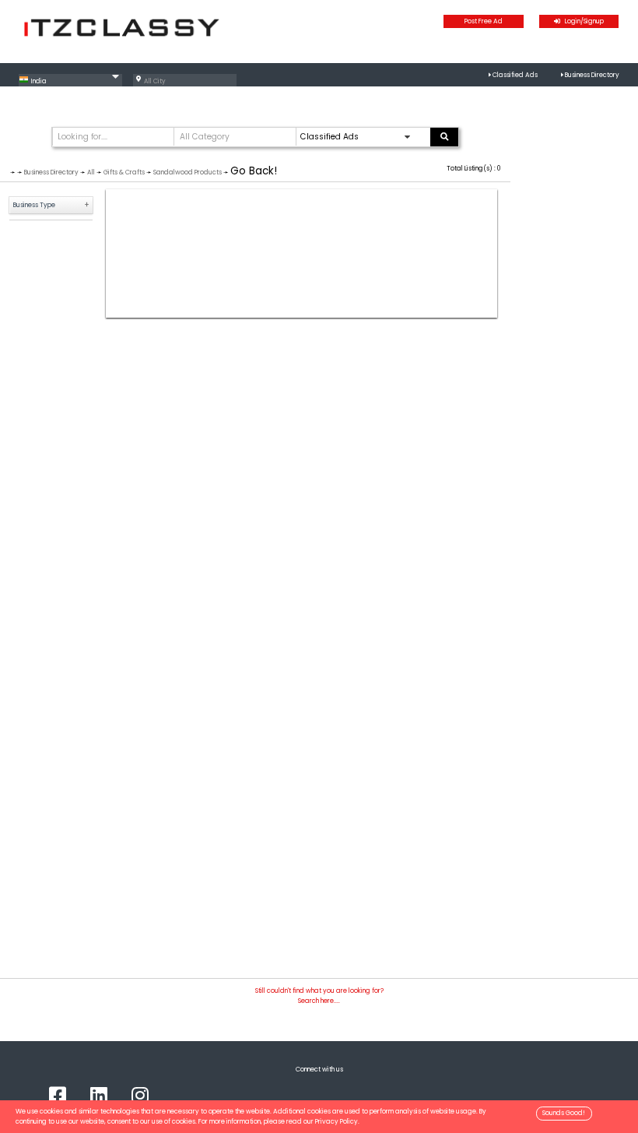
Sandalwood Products (187, 172)
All (91, 172)
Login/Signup (582, 21)
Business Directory (592, 74)
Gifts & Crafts (124, 172)
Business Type (34, 204)
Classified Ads (515, 74)
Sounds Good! (563, 1112)
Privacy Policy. (337, 1121)
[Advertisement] (302, 253)
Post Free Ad (483, 21)
